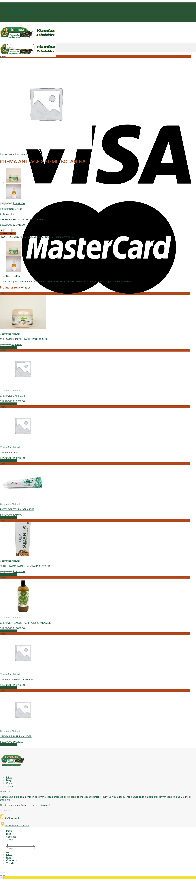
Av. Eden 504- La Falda (17, 825)
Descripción (13, 276)
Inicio (3, 153)
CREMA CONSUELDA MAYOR (16, 679)
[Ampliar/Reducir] (4, 872)
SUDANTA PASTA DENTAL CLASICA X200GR (25, 565)
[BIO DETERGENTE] (13, 197)
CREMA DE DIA (8, 452)
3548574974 (12, 817)
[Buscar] (7, 51)
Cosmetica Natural (18, 153)
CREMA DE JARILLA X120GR (16, 736)
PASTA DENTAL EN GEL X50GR (17, 509)
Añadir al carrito (8, 234)
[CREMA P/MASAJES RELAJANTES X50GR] (13, 182)
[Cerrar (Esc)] (1, 872)
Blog (8, 780)
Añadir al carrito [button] (8, 347)
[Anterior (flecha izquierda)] (1, 875)
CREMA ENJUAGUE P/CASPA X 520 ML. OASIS (25, 622)
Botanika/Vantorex (64, 236)
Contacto (11, 783)
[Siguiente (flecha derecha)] (4, 875)
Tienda (9, 785)
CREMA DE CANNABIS (13, 395)
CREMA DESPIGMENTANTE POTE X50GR (23, 338)
